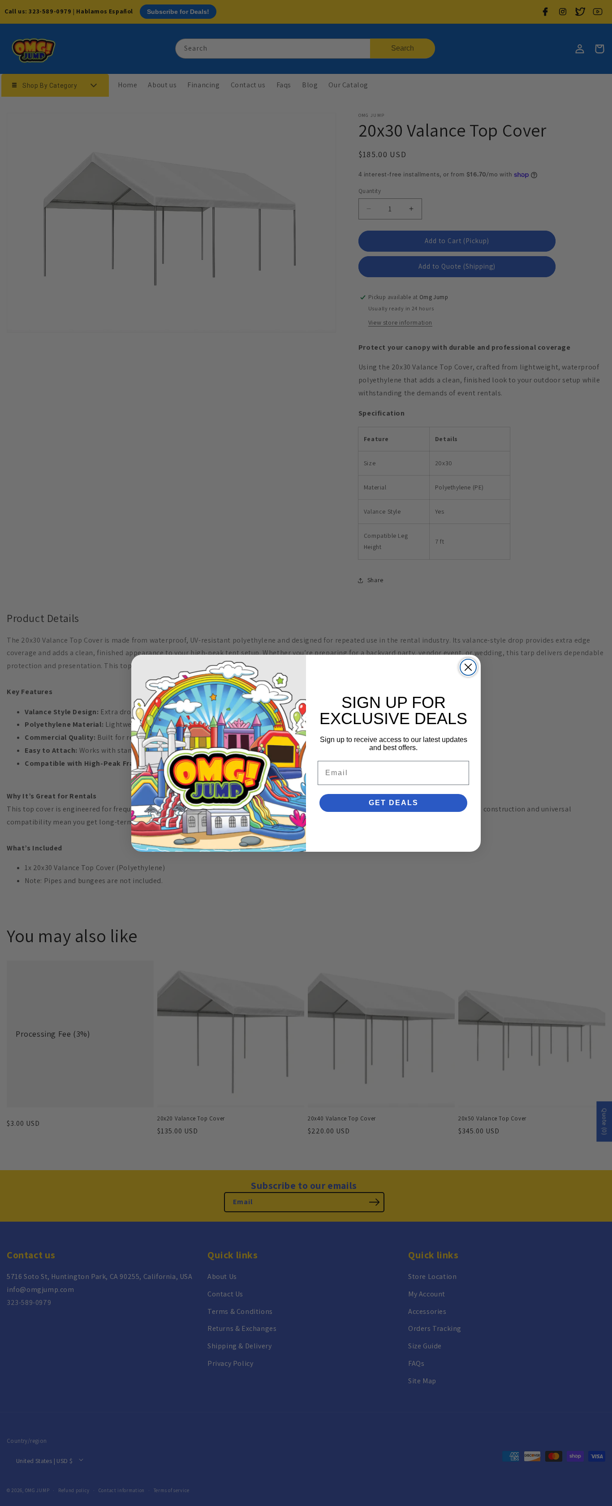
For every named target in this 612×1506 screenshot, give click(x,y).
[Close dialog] (468, 667)
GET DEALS (393, 803)
